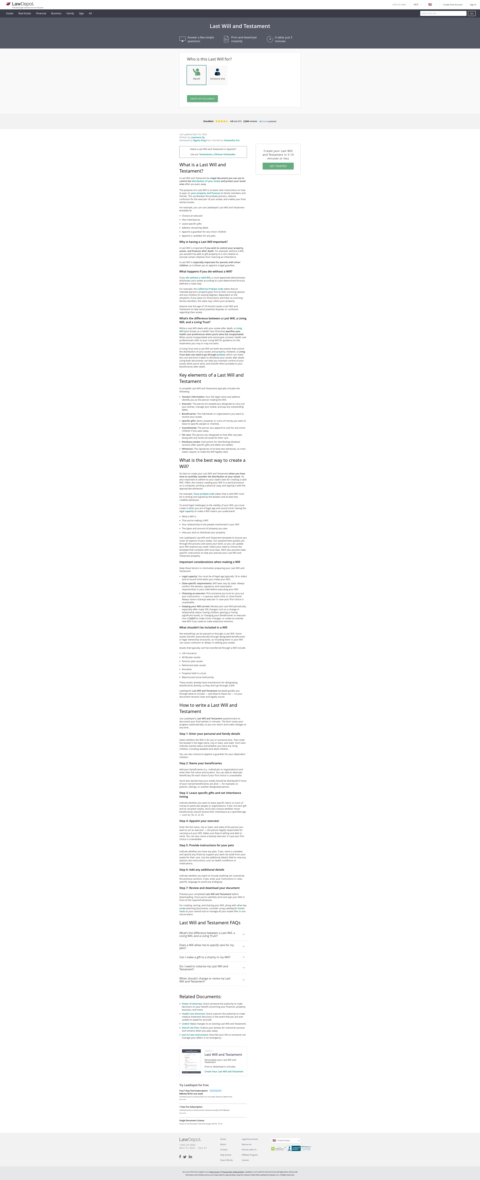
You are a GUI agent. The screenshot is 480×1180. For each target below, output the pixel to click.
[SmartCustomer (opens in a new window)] (268, 121)
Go (472, 13)
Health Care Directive (193, 1013)
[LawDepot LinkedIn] (190, 1156)
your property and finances (205, 193)
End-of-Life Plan (190, 1027)
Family (70, 13)
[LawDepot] (19, 4)
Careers (245, 1160)
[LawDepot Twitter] (186, 1157)
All (90, 13)
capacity (189, 511)
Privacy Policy (227, 1172)
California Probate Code (210, 288)
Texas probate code (204, 493)
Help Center (226, 1154)
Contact (224, 1149)
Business (56, 13)
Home (223, 1139)
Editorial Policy (238, 1172)
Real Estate (24, 13)
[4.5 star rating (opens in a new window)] (221, 121)
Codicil (185, 1023)
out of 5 (236, 121)
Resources (247, 1144)
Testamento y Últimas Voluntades (217, 154)
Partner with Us (249, 1149)
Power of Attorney (192, 1003)
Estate (9, 13)
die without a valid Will (198, 277)
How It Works (226, 1160)
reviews (250, 121)
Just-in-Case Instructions (195, 1034)
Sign (81, 13)
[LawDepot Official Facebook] (181, 1156)
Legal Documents (250, 1139)
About (223, 1144)
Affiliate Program (250, 1154)
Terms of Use (214, 1172)
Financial (41, 13)
